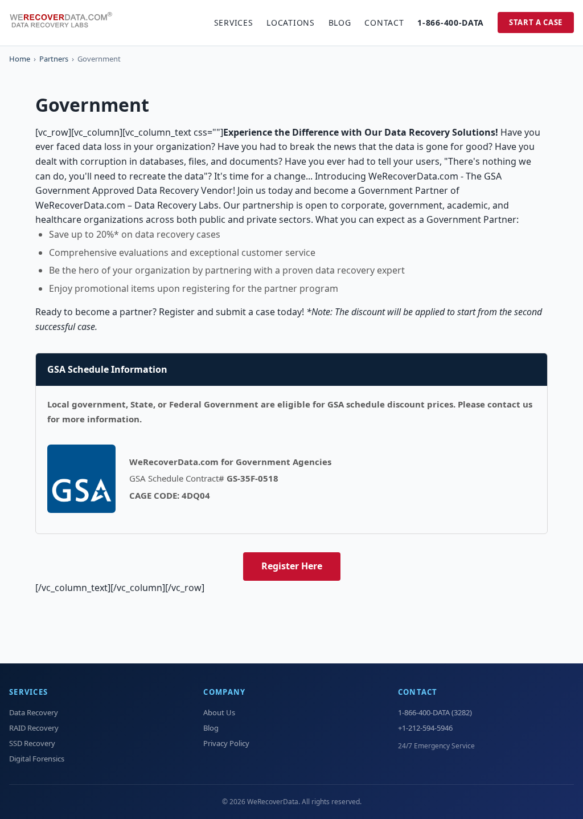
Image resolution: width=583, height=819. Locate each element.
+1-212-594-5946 (425, 728)
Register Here (291, 566)
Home (19, 59)
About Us (219, 712)
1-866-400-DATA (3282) (435, 712)
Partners (53, 59)
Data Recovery (33, 712)
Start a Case (536, 22)
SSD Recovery (32, 743)
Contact (384, 22)
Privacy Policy (226, 743)
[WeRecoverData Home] (66, 23)
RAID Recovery (34, 728)
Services (233, 22)
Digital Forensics (36, 758)
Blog (340, 22)
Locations (290, 22)
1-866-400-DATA (450, 22)
